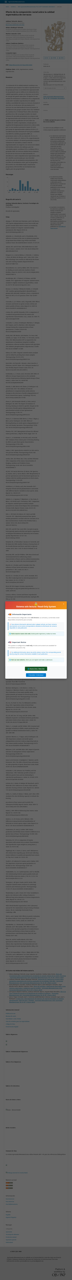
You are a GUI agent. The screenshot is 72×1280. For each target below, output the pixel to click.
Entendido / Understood (36, 675)
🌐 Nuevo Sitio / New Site (36, 669)
